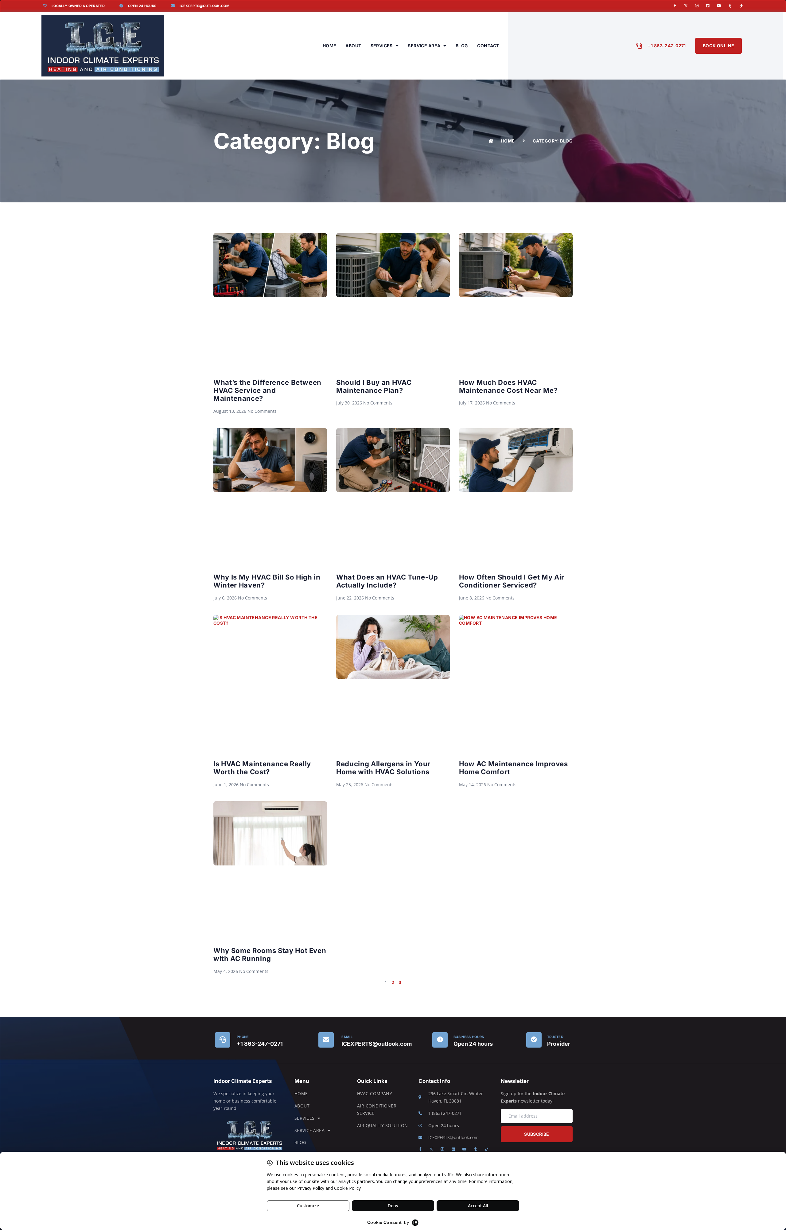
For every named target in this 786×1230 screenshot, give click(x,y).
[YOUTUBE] (719, 6)
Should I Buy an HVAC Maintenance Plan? (373, 386)
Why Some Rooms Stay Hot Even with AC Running (269, 955)
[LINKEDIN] (708, 6)
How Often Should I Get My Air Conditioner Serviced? (511, 581)
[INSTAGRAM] (697, 6)
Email (346, 1037)
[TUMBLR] (730, 6)
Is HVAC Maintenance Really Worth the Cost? (262, 768)
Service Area (424, 45)
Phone (243, 1037)
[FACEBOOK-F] (675, 6)
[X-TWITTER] (686, 6)
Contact (488, 45)
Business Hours (468, 1037)
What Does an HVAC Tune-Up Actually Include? (387, 581)
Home (330, 45)
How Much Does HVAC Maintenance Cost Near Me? (508, 386)
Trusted (555, 1037)
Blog (462, 45)
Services (382, 45)
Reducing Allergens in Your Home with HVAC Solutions (383, 768)
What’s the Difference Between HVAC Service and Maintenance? (267, 390)
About (353, 45)
